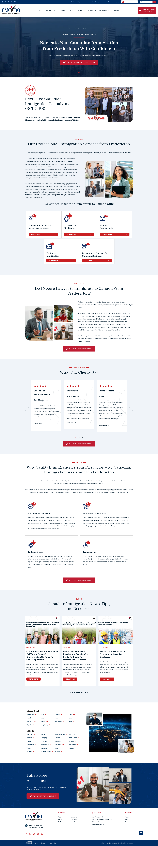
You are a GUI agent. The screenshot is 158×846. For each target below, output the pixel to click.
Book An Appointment (98, 2)
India (70, 721)
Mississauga (45, 745)
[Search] (154, 2)
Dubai (70, 714)
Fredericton (72, 738)
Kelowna (57, 751)
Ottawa (29, 738)
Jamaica (29, 718)
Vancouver (30, 745)
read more (33, 679)
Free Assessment (97, 817)
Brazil (42, 718)
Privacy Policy (52, 843)
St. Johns (44, 741)
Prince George (59, 734)
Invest (63, 10)
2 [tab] (77, 437)
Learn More (36, 234)
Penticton (71, 734)
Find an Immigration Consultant (109, 10)
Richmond (57, 741)
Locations (78, 29)
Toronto (71, 748)
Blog (79, 2)
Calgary (71, 741)
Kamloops (57, 745)
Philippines (30, 714)
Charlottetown (46, 751)
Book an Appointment (98, 824)
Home (71, 29)
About (72, 2)
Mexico (43, 721)
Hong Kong (44, 725)
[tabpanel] (46, 406)
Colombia (30, 721)
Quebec (29, 751)
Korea (56, 718)
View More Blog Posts (79, 693)
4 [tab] (80, 437)
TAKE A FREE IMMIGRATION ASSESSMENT (81, 62)
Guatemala (58, 721)
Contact (86, 2)
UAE (55, 725)
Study (48, 10)
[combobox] (146, 2)
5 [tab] (82, 437)
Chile (42, 714)
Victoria (57, 738)
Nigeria (29, 725)
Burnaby (57, 748)
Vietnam (57, 714)
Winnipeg (44, 738)
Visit (40, 10)
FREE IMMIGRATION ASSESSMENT (80, 349)
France (70, 718)
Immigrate (80, 10)
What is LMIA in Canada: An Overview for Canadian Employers (113, 654)
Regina (43, 734)
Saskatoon (44, 748)
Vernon (29, 748)
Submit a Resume (97, 822)
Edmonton (72, 745)
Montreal (30, 734)
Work (55, 10)
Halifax (29, 741)
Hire (71, 10)
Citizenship (91, 10)
